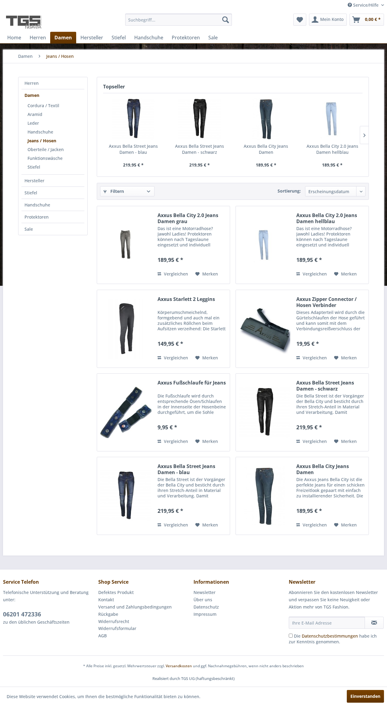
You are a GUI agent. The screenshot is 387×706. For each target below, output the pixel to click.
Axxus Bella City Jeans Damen (266, 149)
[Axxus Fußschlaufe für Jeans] (125, 412)
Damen (31, 95)
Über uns (203, 599)
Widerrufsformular (117, 628)
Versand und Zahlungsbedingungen (135, 607)
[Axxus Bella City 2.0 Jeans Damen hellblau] (332, 119)
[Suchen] (225, 20)
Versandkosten (179, 665)
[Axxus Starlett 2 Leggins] (125, 328)
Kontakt (106, 599)
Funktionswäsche (45, 158)
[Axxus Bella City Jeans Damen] (266, 119)
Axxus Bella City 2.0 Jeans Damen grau (188, 218)
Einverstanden (365, 696)
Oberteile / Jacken (46, 149)
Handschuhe (40, 132)
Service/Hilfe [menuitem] (366, 5)
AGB (102, 635)
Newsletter (205, 592)
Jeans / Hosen (42, 141)
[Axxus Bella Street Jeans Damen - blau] (133, 119)
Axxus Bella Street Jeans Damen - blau (133, 149)
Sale (28, 229)
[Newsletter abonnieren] (374, 623)
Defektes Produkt (116, 592)
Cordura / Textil (43, 105)
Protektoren (36, 217)
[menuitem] (178, 20)
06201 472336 (22, 614)
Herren (31, 83)
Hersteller (34, 180)
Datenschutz (206, 607)
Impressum (205, 614)
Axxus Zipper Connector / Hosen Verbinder (326, 302)
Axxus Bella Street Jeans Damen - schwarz (199, 149)
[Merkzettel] (299, 20)
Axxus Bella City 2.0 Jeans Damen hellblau (332, 149)
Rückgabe (108, 614)
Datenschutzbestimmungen (330, 636)
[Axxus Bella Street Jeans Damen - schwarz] (200, 119)
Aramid (35, 114)
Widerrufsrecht (113, 621)
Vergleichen (175, 274)
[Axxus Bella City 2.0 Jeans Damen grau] (125, 245)
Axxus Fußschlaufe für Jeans (192, 383)
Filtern (116, 191)
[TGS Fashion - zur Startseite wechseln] (24, 21)
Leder (33, 123)
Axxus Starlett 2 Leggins (186, 299)
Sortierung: (289, 191)
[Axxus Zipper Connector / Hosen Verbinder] (264, 328)
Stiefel (34, 167)
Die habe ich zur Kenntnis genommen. (333, 639)
